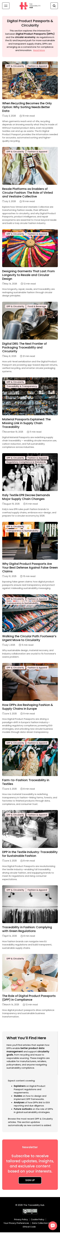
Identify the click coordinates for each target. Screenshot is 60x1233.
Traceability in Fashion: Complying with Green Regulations (27, 929)
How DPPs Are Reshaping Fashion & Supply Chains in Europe (27, 707)
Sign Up (30, 1180)
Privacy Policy (21, 1219)
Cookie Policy (37, 1219)
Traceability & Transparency (22, 386)
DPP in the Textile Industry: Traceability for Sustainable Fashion (30, 854)
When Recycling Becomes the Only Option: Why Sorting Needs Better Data (27, 107)
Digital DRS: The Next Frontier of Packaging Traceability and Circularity (24, 347)
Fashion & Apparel (37, 66)
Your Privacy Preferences (16, 1223)
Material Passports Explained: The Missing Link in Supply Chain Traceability (26, 423)
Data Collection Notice (43, 1223)
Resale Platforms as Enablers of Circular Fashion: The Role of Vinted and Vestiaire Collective (27, 192)
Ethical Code (29, 1226)
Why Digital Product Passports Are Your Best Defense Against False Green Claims (30, 567)
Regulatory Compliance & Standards (26, 462)
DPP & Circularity (15, 66)
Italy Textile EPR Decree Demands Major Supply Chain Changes (26, 497)
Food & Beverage (37, 306)
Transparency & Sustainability (22, 530)
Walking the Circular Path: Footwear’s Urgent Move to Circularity (29, 638)
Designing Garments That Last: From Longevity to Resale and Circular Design (28, 275)
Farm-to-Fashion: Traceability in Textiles (25, 782)
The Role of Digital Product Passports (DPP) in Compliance (29, 998)
